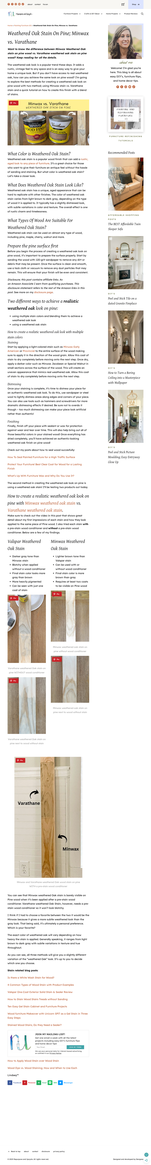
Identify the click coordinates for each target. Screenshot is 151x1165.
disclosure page (43, 292)
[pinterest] (9, 4)
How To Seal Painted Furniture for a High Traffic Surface (41, 457)
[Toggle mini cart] (123, 4)
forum (45, 4)
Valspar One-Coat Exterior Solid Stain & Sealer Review (40, 992)
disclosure (46, 1151)
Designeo (139, 1159)
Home (10, 25)
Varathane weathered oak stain (35, 509)
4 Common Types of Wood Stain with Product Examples (41, 984)
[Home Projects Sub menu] (120, 14)
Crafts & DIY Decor (92, 14)
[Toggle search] (142, 14)
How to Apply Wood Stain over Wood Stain (33, 1060)
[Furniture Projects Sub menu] (80, 14)
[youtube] (19, 4)
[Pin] (13, 103)
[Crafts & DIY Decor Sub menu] (102, 14)
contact (38, 4)
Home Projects (112, 14)
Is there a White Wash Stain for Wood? (31, 977)
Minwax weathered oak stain (50, 502)
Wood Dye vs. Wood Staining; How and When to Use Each (42, 1067)
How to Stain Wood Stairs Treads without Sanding (38, 999)
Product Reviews (131, 14)
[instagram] (16, 4)
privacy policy (59, 1151)
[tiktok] (23, 4)
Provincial (29, 350)
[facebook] (12, 4)
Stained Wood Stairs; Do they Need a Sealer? (35, 1024)
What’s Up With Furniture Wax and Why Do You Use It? (41, 475)
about (30, 4)
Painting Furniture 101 (23, 25)
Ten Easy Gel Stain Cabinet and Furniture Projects (37, 1006)
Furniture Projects (71, 14)
